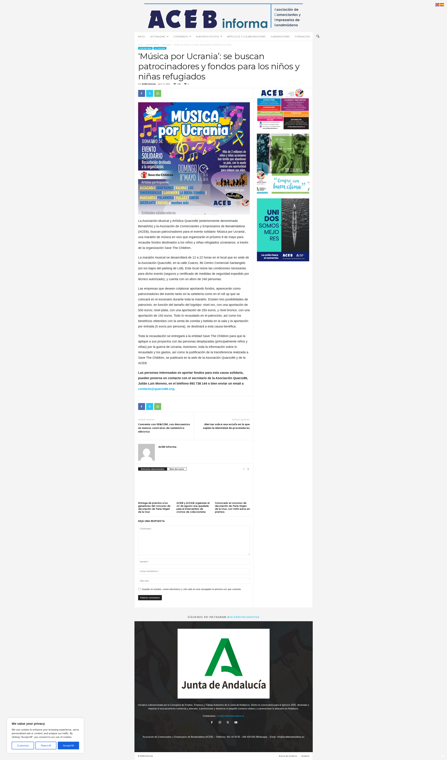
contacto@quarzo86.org (156, 389)
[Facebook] (141, 93)
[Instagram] (220, 722)
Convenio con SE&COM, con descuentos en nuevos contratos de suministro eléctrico (164, 427)
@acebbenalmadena (243, 617)
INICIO (141, 36)
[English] (437, 4)
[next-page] (248, 469)
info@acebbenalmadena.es (230, 716)
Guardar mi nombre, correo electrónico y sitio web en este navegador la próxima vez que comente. (191, 589)
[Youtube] (235, 722)
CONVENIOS (180, 36)
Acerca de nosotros (288, 756)
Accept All (68, 745)
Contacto (305, 756)
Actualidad (166, 44)
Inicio (140, 44)
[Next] (302, 165)
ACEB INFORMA (152, 44)
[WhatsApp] (157, 93)
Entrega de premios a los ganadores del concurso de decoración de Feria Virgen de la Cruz (154, 507)
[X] (149, 93)
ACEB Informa (149, 84)
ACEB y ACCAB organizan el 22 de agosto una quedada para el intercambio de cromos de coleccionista (193, 507)
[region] (45, 735)
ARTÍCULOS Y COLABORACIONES (246, 36)
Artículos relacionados (152, 469)
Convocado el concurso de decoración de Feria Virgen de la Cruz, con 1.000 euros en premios (232, 507)
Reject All (46, 745)
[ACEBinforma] (223, 15)
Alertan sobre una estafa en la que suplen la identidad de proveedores (226, 426)
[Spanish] (442, 4)
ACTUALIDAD (157, 36)
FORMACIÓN (302, 36)
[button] (318, 36)
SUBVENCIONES (280, 36)
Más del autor (177, 469)
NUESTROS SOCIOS (207, 36)
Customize (23, 745)
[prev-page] (244, 469)
